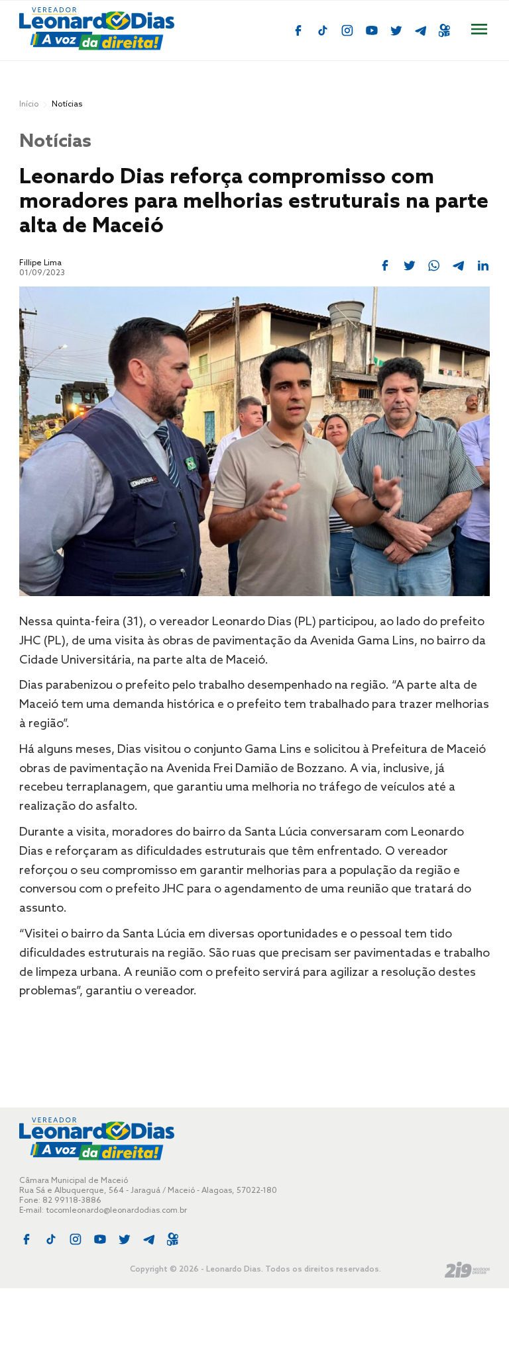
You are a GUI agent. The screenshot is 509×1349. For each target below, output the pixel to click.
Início (28, 104)
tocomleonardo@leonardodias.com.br (116, 1210)
